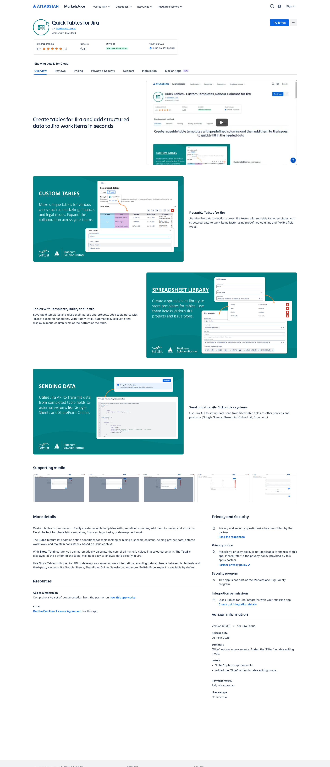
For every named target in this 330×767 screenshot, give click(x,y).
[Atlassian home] (45, 6)
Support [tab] (128, 71)
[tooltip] (83, 49)
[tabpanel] (165, 392)
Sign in (290, 6)
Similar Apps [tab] (176, 71)
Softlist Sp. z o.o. (66, 28)
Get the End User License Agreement (57, 611)
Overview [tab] (40, 71)
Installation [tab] (149, 71)
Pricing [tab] (78, 71)
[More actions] (293, 22)
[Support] (279, 6)
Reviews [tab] (60, 71)
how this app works (122, 597)
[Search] (272, 6)
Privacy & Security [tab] (103, 71)
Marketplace (74, 6)
